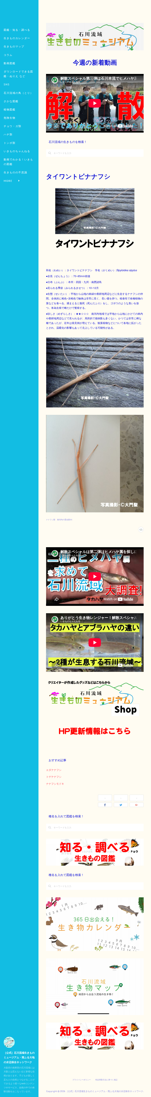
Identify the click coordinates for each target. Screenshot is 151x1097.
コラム (8, 55)
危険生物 (9, 117)
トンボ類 (9, 143)
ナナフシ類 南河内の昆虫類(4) (59, 519)
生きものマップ (14, 46)
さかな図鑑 (11, 101)
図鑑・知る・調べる (17, 30)
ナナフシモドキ (55, 783)
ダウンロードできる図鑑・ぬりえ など (18, 74)
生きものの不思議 (15, 172)
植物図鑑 (9, 109)
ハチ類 (8, 134)
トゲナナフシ (54, 776)
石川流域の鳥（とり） (18, 93)
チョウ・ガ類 (12, 126)
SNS (7, 84)
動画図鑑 (9, 63)
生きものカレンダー (17, 38)
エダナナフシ (54, 770)
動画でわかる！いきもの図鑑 (18, 162)
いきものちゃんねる (17, 151)
